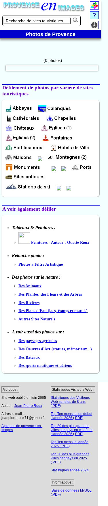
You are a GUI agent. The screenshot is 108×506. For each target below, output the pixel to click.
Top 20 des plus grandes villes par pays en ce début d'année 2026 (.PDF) (71, 430)
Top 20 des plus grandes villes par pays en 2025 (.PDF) (70, 458)
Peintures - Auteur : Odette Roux (60, 242)
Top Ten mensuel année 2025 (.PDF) (69, 444)
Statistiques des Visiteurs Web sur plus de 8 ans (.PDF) (70, 402)
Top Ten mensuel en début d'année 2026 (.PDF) (71, 416)
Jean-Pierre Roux (28, 406)
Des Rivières (28, 302)
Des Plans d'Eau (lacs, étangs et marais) (53, 310)
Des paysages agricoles (37, 340)
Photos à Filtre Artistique (40, 264)
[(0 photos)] (52, 61)
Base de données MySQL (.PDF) (71, 492)
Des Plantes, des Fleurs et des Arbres (50, 294)
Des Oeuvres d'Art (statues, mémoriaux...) (55, 349)
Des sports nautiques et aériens (45, 365)
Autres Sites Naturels (36, 319)
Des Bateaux (29, 357)
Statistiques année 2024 (70, 470)
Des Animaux (29, 286)
